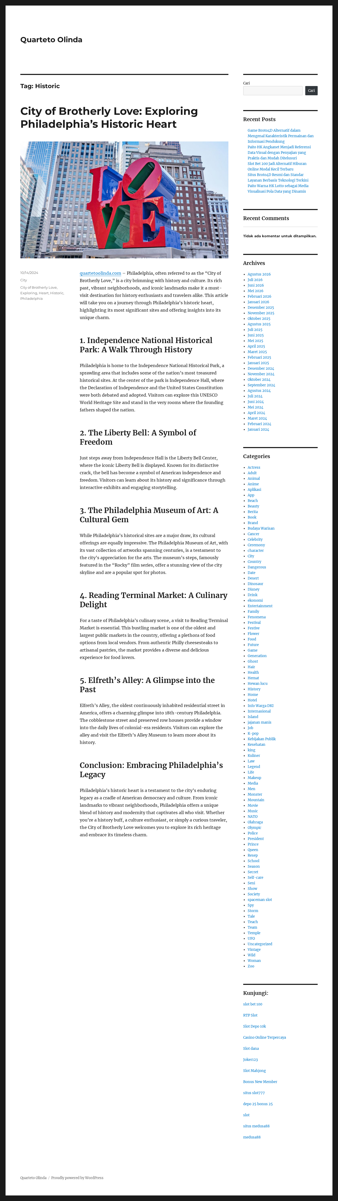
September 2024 (261, 385)
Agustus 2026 (259, 274)
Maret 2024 (257, 418)
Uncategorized (260, 944)
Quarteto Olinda (51, 39)
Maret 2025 (257, 352)
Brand (253, 523)
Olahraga (255, 822)
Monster (255, 794)
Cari (246, 83)
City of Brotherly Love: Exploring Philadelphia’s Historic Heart (109, 117)
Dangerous (257, 567)
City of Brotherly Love (38, 287)
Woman (254, 960)
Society (254, 894)
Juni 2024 (256, 402)
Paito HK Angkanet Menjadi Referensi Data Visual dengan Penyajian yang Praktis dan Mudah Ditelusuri (279, 152)
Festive (254, 628)
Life (251, 772)
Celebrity (255, 539)
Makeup (254, 778)
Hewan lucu (257, 683)
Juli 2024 (255, 396)
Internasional (259, 711)
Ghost (253, 661)
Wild (251, 955)
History (254, 689)
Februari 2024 (259, 424)
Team (252, 927)
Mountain (256, 800)
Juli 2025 (255, 329)
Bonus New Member (260, 1082)
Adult (252, 473)
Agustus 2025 (259, 324)
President (256, 839)
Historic (56, 293)
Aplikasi (254, 489)
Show (252, 888)
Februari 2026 (259, 296)
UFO (251, 938)
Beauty (253, 506)
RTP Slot (250, 1015)
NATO (252, 816)
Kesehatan (256, 744)
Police (253, 833)
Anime (253, 484)
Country (254, 561)
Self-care (255, 877)
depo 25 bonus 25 (258, 1104)
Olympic (254, 827)
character (256, 550)
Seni (251, 883)
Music (253, 811)
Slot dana (251, 1048)
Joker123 (250, 1059)
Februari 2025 (259, 357)
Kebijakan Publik (262, 739)
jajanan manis (259, 722)
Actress (254, 467)
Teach (253, 922)
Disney (253, 589)
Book (252, 517)
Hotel (252, 700)
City (23, 280)
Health (253, 672)
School (253, 861)
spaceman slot (260, 900)
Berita (253, 512)
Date (251, 573)
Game (252, 650)
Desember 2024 (261, 368)
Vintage (254, 949)
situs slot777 (254, 1093)
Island (253, 717)
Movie (253, 805)
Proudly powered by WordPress (77, 1178)
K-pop (253, 733)
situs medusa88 (256, 1126)
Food (252, 639)
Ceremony (256, 545)
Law (251, 761)
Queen (253, 850)
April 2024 (256, 413)
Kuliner (254, 755)
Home (253, 694)
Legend (254, 767)
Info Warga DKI (261, 706)
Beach (253, 501)
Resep (253, 855)
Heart (44, 293)
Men (251, 789)
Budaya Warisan (261, 528)
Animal (254, 478)
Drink (252, 595)
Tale (251, 916)
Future (253, 645)
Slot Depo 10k (254, 1026)
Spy (251, 905)
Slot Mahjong (254, 1071)
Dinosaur (255, 584)
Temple (254, 933)
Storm (253, 911)
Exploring (28, 293)
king (251, 750)
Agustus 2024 (259, 390)
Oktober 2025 (259, 318)
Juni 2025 (256, 335)
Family (253, 611)
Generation (257, 656)
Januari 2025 (258, 363)
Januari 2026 (258, 302)
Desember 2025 (261, 307)
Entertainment (260, 606)
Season (254, 866)
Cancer (253, 534)
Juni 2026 (256, 285)
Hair (251, 667)
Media (253, 783)
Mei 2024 (255, 407)
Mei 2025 (255, 341)
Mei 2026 (256, 291)
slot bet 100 (252, 1004)
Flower (253, 634)
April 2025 (256, 346)
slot (246, 1115)
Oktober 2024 (259, 379)
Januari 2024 (258, 429)
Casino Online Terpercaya (264, 1037)
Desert (253, 578)
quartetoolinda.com (100, 273)
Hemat (253, 678)
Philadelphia (31, 298)
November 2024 (261, 374)
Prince (253, 844)
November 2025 (261, 313)
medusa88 (252, 1137)
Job (250, 728)
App (251, 495)
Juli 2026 (255, 280)
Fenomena (257, 617)
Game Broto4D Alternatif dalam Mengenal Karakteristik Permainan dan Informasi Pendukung (281, 136)
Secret (253, 872)
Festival (254, 622)
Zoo (251, 966)
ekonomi (255, 600)
